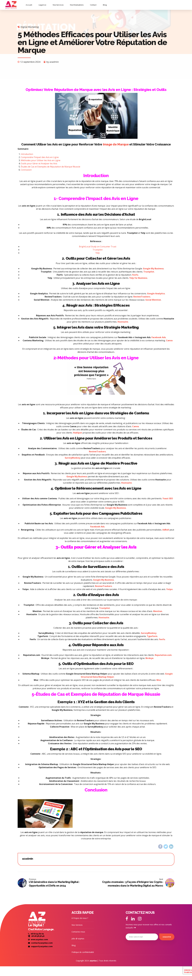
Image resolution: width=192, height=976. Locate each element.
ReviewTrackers (141, 296)
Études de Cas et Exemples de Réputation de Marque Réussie (50, 166)
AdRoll (165, 529)
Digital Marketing (30, 27)
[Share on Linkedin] (171, 846)
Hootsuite (123, 321)
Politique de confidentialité (83, 952)
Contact (93, 5)
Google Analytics (156, 293)
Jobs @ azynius (78, 938)
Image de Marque (116, 144)
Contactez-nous (78, 931)
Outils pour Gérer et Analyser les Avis (39, 163)
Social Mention (153, 299)
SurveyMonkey (72, 457)
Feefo (135, 274)
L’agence (42, 5)
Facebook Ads (159, 337)
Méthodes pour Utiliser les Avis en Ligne (40, 160)
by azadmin (52, 61)
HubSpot (77, 432)
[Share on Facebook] (160, 846)
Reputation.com (163, 655)
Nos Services (58, 5)
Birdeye (149, 658)
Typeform (152, 636)
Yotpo (169, 589)
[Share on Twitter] (166, 846)
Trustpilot (98, 249)
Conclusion (26, 169)
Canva (169, 340)
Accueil (29, 5)
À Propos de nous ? (80, 918)
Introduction (27, 154)
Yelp (97, 252)
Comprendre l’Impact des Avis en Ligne (40, 157)
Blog (105, 5)
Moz (158, 680)
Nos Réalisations (76, 5)
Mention (157, 611)
